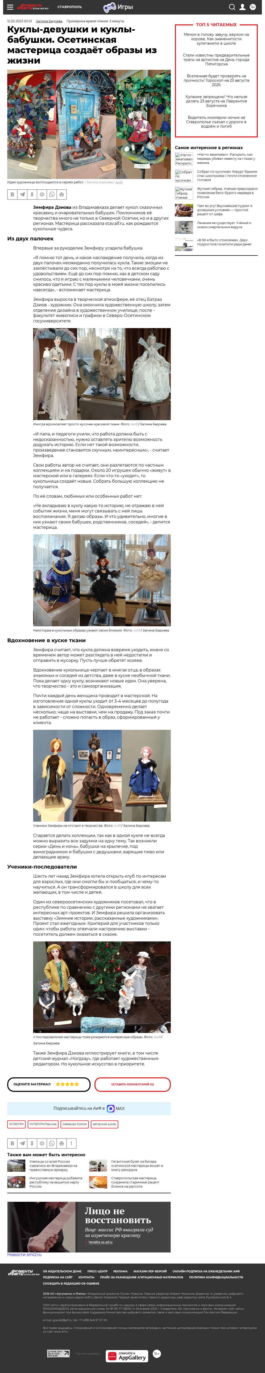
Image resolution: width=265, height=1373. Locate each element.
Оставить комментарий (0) (132, 1084)
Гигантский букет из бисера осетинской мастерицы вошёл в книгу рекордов (137, 1166)
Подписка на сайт (57, 1277)
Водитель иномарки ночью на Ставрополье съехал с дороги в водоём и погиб (216, 122)
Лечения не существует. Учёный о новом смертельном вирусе (224, 225)
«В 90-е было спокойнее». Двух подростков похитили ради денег (224, 242)
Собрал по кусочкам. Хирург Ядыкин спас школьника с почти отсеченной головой (227, 176)
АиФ (119, 182)
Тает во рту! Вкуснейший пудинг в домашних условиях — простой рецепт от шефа (224, 210)
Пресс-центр (97, 1271)
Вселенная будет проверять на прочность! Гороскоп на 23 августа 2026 (216, 80)
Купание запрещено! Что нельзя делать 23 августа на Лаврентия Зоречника (216, 101)
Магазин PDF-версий (150, 1271)
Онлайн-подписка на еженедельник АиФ (206, 1271)
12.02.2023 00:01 (19, 21)
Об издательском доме (62, 1271)
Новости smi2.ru (24, 1254)
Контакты (86, 1277)
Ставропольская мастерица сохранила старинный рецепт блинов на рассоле (135, 1182)
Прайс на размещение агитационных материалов (141, 1277)
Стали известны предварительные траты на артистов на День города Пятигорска (216, 59)
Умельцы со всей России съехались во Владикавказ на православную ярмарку (53, 1166)
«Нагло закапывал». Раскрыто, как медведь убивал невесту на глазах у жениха (226, 158)
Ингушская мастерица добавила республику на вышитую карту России (56, 1182)
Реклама (120, 1271)
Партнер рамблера (87, 1353)
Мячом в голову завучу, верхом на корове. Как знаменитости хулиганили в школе (216, 39)
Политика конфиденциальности (216, 1277)
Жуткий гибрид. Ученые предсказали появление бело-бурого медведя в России (227, 193)
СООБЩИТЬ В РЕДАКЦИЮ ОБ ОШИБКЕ (71, 1283)
